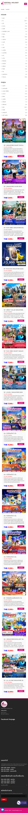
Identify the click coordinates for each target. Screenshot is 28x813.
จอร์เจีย (14, 99)
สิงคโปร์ (7, 9)
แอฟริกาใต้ (14, 112)
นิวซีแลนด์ (14, 104)
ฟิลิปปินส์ (14, 61)
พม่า (14, 55)
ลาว (14, 45)
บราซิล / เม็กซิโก (14, 91)
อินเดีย (14, 28)
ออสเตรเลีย (14, 88)
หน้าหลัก (2, 9)
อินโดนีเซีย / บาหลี (14, 31)
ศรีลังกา (14, 66)
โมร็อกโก (14, 102)
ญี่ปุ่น (14, 37)
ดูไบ (14, 23)
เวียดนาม (14, 77)
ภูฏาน (14, 18)
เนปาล (14, 58)
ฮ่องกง (14, 26)
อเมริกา (14, 86)
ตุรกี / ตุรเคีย (14, 115)
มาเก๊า (14, 47)
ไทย (14, 71)
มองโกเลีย (14, 53)
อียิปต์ (14, 96)
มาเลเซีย (14, 50)
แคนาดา (14, 94)
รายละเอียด (21, 156)
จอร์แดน (14, 39)
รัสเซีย (14, 110)
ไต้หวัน (14, 69)
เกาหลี (14, 42)
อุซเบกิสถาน (14, 74)
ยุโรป (14, 107)
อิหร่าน (14, 34)
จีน (14, 20)
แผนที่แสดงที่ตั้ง (4, 785)
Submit (3, 799)
